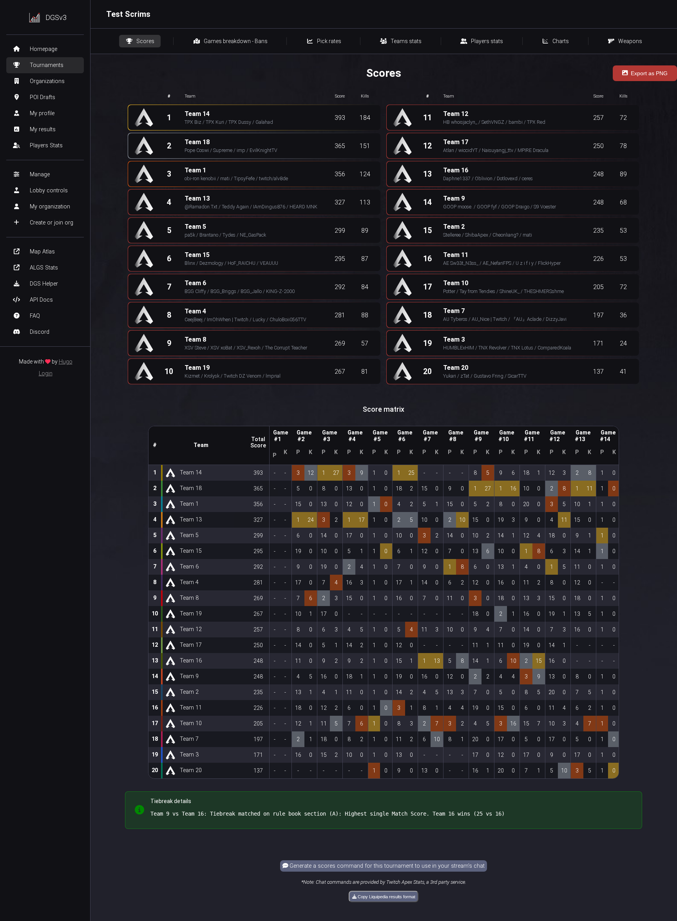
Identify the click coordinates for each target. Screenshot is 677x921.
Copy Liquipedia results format (386, 896)
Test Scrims (128, 14)
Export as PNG (649, 73)
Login (45, 373)
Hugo (65, 361)
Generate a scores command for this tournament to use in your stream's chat (386, 866)
